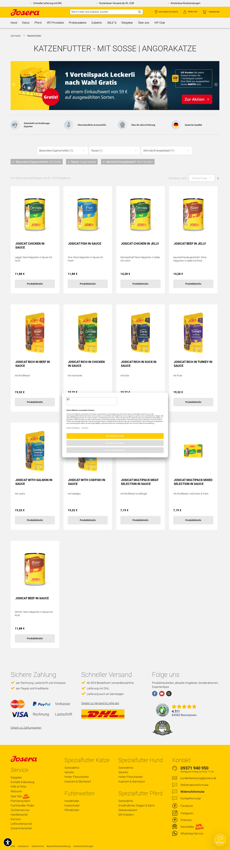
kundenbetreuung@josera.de (198, 778)
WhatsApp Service (191, 833)
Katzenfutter (72, 805)
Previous (14, 84)
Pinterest (186, 820)
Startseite (16, 35)
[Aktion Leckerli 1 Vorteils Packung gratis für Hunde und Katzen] (115, 85)
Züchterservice (20, 810)
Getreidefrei (71, 767)
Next (216, 84)
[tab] (115, 162)
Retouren (16, 791)
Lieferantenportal (21, 823)
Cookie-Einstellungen (83, 846)
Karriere (16, 819)
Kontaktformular (190, 798)
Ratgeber (16, 777)
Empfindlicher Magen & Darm (136, 805)
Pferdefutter (71, 810)
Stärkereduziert (127, 810)
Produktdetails (35, 283)
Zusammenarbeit (21, 828)
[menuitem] (14, 22)
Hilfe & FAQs (18, 786)
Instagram (186, 813)
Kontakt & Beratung (22, 782)
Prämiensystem (20, 801)
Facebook (186, 805)
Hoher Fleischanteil (76, 776)
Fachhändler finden (168, 12)
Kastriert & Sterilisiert (77, 781)
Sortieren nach (178, 178)
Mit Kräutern (126, 814)
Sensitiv (69, 772)
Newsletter (187, 826)
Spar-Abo (17, 796)
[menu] (115, 23)
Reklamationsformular (194, 785)
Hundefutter (71, 801)
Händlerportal (19, 814)
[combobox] (106, 12)
